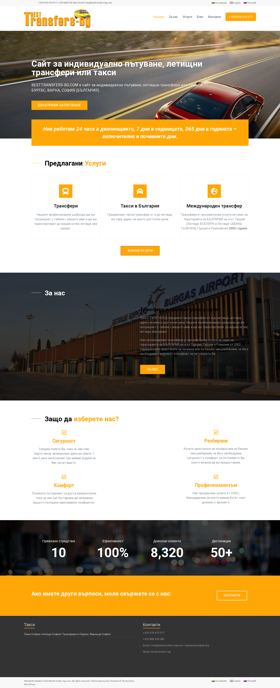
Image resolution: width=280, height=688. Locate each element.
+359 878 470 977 (241, 16)
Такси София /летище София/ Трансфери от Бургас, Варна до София (67, 634)
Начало (158, 16)
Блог (200, 16)
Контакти (214, 16)
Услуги (187, 16)
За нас (173, 16)
